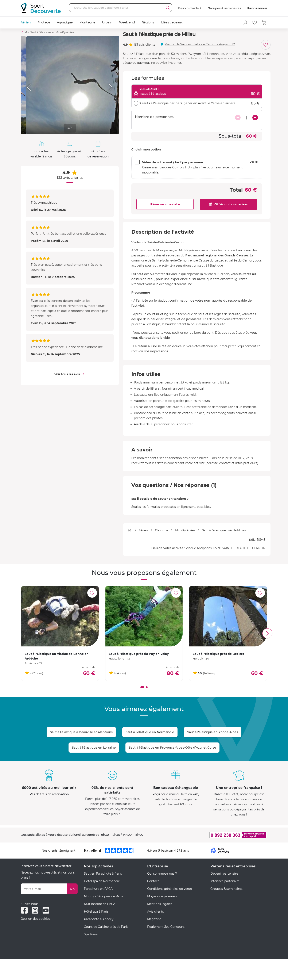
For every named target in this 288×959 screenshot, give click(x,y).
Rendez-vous (257, 8)
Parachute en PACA (98, 889)
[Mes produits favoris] (255, 22)
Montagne (87, 22)
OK (72, 889)
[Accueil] (129, 530)
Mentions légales (159, 904)
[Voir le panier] (264, 22)
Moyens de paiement (162, 896)
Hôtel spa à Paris (96, 911)
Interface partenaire (225, 881)
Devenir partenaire (224, 873)
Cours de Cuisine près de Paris (106, 927)
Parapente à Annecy (98, 919)
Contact (153, 881)
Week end (127, 22)
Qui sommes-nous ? (162, 873)
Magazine (154, 919)
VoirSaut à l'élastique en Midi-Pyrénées (49, 32)
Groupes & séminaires (224, 8)
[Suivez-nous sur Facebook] (24, 910)
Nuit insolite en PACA (99, 904)
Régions (148, 22)
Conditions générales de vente (169, 889)
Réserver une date (165, 204)
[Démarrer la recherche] (167, 7)
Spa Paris (91, 934)
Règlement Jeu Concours (165, 927)
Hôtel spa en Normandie (102, 881)
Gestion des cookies (35, 919)
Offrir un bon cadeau (231, 204)
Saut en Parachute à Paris (103, 873)
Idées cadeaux (172, 22)
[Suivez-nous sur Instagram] (35, 910)
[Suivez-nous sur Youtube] (46, 910)
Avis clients (155, 911)
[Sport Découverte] (41, 8)
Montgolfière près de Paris (103, 896)
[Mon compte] (245, 22)
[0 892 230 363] (217, 835)
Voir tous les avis (67, 374)
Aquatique (65, 22)
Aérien (26, 22)
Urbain (107, 22)
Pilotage (44, 22)
